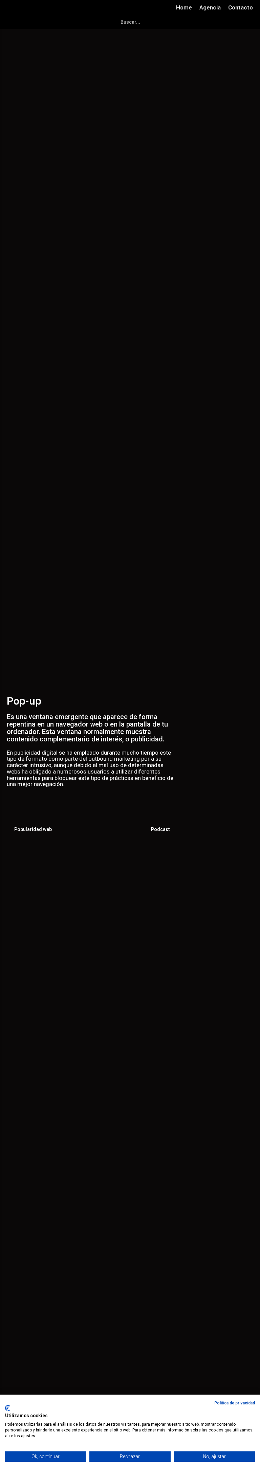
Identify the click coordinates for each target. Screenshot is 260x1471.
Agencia (210, 7)
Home (184, 7)
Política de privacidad (234, 1403)
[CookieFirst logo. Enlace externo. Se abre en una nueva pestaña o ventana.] (7, 1408)
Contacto (240, 7)
